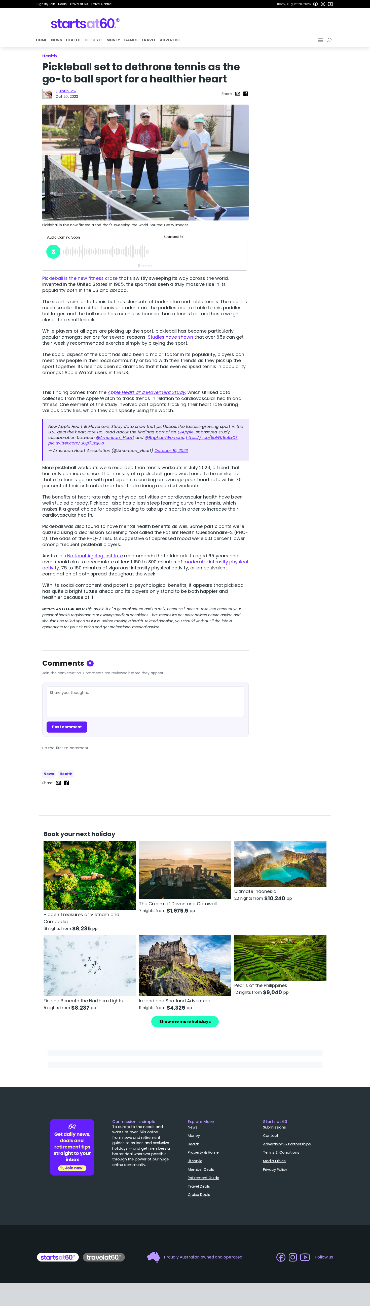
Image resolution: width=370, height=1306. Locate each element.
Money (113, 39)
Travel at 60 (79, 4)
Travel (148, 39)
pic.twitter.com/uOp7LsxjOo (76, 443)
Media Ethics (274, 1160)
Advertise (170, 39)
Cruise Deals (199, 1194)
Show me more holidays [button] (185, 1021)
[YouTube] (330, 4)
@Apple (186, 432)
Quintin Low (66, 91)
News (56, 39)
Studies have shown (170, 337)
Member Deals (201, 1169)
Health (73, 39)
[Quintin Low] (47, 94)
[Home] (85, 23)
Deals (62, 4)
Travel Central (101, 4)
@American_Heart (115, 437)
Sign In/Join (45, 4)
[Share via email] (238, 94)
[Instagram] (323, 4)
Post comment (67, 727)
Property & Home (203, 1152)
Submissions (274, 1127)
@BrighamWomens (164, 437)
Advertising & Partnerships (287, 1144)
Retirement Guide (203, 1177)
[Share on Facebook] (246, 94)
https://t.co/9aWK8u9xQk (212, 437)
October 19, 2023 (171, 451)
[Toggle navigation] (321, 40)
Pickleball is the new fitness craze (80, 278)
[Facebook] (315, 4)
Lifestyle (93, 39)
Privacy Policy (275, 1169)
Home (41, 39)
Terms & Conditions (281, 1152)
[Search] (330, 40)
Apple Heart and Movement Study (146, 392)
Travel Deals (199, 1186)
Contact (270, 1135)
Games (130, 39)
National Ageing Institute (95, 556)
